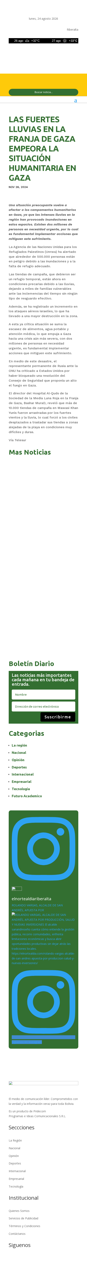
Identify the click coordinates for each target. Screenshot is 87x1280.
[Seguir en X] (51, 52)
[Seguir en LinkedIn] (67, 52)
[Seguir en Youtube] (75, 52)
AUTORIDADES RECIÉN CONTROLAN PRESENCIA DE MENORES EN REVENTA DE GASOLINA (41, 611)
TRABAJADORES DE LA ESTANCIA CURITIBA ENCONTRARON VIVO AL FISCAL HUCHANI (42, 574)
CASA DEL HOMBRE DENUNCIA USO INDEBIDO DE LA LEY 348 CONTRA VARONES (43, 648)
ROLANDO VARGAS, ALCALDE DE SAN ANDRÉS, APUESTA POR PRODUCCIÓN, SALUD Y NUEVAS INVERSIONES (42, 472)
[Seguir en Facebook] (42, 52)
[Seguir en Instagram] (59, 52)
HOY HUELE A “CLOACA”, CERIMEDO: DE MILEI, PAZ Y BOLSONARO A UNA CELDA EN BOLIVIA (42, 537)
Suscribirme (58, 717)
